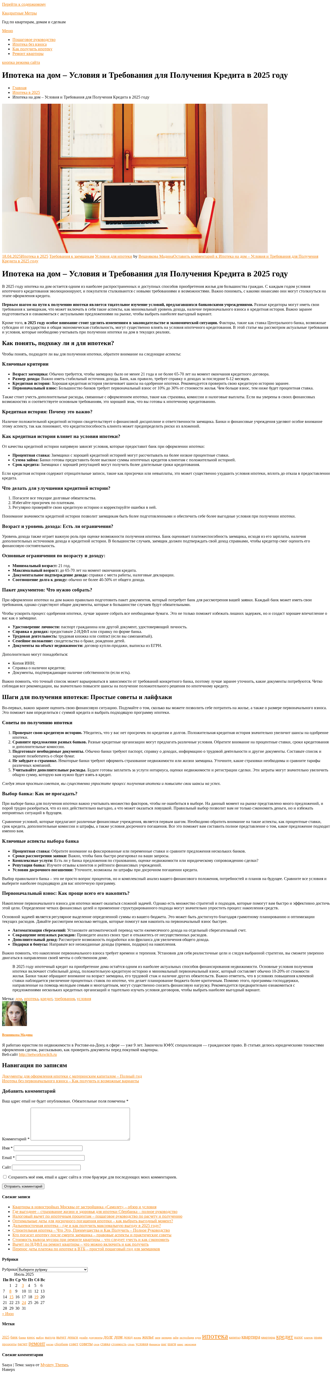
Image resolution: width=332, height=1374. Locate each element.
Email (8, 1157)
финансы (154, 1344)
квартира (250, 1337)
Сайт (6, 1167)
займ (175, 1337)
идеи (198, 1337)
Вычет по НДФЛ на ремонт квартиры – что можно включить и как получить (80, 1244)
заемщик (166, 1337)
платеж (308, 1337)
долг (108, 1337)
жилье (148, 1337)
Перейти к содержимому (24, 4)
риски (49, 1344)
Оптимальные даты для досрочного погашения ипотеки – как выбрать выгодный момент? (92, 1221)
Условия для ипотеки (113, 256)
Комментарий (16, 1139)
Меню (7, 31)
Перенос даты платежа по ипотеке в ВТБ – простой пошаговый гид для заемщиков (86, 1249)
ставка (105, 1344)
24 (24, 1302)
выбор (40, 1337)
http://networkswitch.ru (38, 1054)
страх (131, 1344)
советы (86, 1343)
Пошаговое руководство (34, 39)
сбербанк (61, 1344)
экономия (190, 1344)
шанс (180, 1344)
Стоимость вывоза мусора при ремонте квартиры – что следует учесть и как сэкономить (90, 1239)
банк (14, 1337)
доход (128, 1337)
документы (95, 1337)
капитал (234, 1337)
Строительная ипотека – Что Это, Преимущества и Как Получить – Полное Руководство (91, 1230)
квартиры (268, 1337)
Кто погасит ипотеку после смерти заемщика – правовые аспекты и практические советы (91, 1235)
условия (84, 998)
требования (64, 998)
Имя (7, 1148)
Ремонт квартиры (28, 53)
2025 (5, 1337)
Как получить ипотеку (32, 49)
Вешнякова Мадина (156, 256)
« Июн (8, 1314)
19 (36, 1297)
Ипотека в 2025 (34, 256)
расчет (22, 1344)
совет (73, 1344)
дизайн (83, 1337)
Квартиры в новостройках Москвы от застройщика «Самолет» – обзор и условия (84, 1207)
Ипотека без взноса (29, 44)
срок (96, 1344)
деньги (72, 1337)
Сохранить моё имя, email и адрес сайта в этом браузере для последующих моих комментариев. (92, 1177)
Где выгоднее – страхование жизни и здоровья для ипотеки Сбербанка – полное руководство (94, 1211)
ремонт (37, 1343)
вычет (61, 1337)
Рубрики (9, 1269)
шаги (172, 1344)
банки (22, 1337)
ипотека (31, 998)
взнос (31, 1337)
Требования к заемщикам (71, 256)
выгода (50, 1337)
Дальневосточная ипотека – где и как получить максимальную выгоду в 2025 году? (86, 1225)
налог (298, 1337)
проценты (9, 1344)
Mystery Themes (54, 1365)
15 (11, 1297)
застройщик (186, 1337)
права (318, 1337)
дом (18, 998)
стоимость (119, 1344)
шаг (164, 1344)
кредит (46, 998)
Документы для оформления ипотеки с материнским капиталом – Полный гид (72, 1076)
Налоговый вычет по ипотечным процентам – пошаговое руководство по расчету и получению (97, 1216)
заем (157, 1337)
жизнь (137, 1337)
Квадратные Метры (19, 13)
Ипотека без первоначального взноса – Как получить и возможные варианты (70, 1081)
